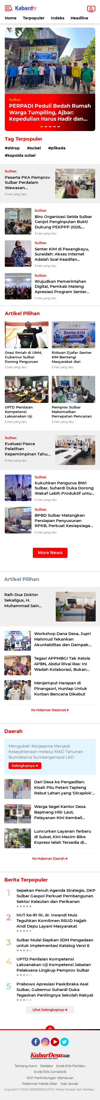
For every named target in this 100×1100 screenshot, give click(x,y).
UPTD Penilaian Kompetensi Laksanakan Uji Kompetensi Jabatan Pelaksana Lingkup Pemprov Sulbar (23, 412)
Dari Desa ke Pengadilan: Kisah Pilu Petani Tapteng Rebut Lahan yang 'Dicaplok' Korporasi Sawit (63, 787)
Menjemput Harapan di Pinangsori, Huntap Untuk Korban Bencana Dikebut (60, 688)
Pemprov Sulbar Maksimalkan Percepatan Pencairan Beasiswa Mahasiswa (72, 412)
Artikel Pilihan (21, 579)
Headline (79, 18)
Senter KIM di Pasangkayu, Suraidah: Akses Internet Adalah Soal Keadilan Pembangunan (62, 254)
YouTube (58, 1048)
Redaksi (46, 1066)
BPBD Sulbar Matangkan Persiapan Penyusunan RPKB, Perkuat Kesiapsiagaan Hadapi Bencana (65, 520)
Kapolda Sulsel (21, 155)
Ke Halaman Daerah (48, 858)
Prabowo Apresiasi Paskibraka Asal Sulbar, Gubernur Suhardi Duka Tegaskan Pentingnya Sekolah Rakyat (55, 989)
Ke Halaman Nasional (48, 710)
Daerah (13, 731)
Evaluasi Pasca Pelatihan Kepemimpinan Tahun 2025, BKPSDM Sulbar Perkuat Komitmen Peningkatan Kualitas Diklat (27, 449)
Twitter (67, 1048)
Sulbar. (15, 99)
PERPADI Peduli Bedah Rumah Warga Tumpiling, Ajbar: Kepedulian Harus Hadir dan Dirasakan (50, 116)
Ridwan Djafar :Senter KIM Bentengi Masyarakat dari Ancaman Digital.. (71, 357)
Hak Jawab (69, 1084)
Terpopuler (34, 18)
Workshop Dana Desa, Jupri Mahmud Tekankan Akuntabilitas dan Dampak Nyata (62, 639)
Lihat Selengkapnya (49, 1010)
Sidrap (13, 148)
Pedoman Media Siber (39, 1084)
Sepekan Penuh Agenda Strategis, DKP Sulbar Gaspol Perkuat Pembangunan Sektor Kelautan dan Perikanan (56, 896)
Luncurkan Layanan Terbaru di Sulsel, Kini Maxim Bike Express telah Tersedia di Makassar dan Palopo (62, 837)
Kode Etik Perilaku (70, 1066)
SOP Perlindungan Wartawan (50, 1078)
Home (11, 18)
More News (50, 552)
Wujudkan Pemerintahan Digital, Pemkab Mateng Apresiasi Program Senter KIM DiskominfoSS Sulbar (60, 286)
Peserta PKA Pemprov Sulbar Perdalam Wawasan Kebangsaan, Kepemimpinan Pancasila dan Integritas (27, 182)
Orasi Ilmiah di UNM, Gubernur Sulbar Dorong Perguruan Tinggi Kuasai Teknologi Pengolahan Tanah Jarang (26, 357)
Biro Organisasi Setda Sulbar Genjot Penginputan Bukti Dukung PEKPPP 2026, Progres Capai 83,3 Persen (63, 222)
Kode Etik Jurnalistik (50, 1072)
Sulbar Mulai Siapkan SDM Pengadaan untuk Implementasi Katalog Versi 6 (55, 942)
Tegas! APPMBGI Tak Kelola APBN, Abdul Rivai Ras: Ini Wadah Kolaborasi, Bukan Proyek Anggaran (62, 664)
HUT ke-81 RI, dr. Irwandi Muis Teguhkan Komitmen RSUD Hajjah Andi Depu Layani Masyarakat (51, 920)
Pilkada (58, 148)
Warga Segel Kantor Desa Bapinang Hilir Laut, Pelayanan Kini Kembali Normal (60, 812)
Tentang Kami (26, 1066)
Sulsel (35, 148)
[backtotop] (50, 1030)
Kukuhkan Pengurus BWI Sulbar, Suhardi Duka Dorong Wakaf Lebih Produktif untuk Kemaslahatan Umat (64, 488)
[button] (41, 126)
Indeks (57, 18)
